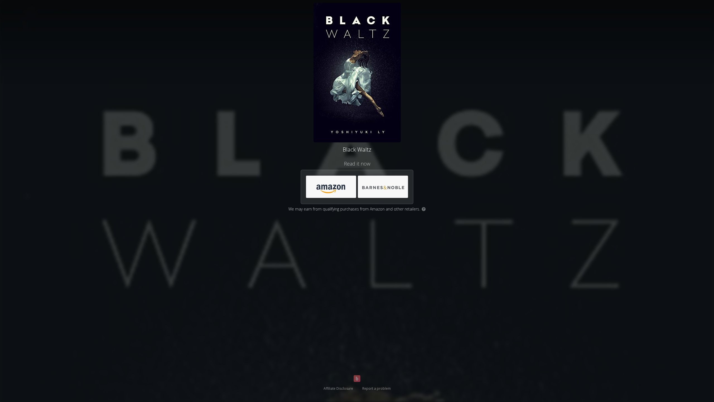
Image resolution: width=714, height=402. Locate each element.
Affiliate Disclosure (338, 388)
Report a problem (376, 388)
